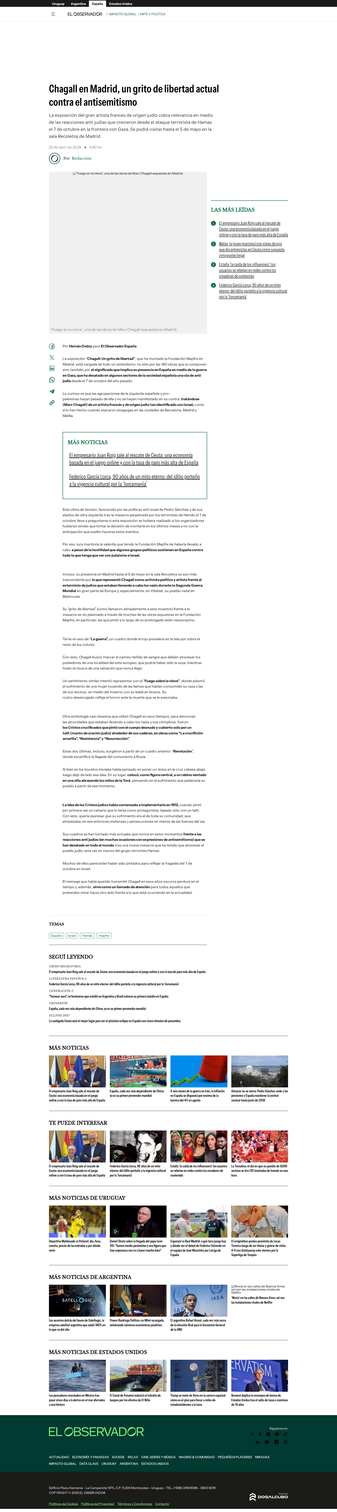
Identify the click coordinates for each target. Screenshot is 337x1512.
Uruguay (58, 4)
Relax (133, 1457)
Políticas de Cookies (63, 1504)
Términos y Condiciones (134, 1504)
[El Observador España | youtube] (277, 1434)
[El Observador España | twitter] (252, 1434)
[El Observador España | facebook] (260, 1434)
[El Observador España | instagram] (268, 1434)
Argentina (78, 4)
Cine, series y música (158, 1457)
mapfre (104, 935)
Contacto (162, 1504)
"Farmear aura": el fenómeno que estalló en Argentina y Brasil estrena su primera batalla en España (108, 996)
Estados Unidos (120, 4)
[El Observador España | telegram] (276, 1442)
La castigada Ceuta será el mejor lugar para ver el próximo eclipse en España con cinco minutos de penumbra (115, 1021)
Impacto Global (122, 14)
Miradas (262, 1457)
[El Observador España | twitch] (285, 1442)
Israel (72, 935)
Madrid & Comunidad (197, 1457)
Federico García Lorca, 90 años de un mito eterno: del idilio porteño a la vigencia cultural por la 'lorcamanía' (114, 984)
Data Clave (88, 1464)
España (97, 4)
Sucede (118, 1457)
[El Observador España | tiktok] (285, 1434)
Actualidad (59, 1457)
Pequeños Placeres (235, 1457)
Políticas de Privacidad (97, 1504)
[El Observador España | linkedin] (257, 1442)
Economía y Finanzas (90, 1457)
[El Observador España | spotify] (267, 1442)
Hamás (87, 935)
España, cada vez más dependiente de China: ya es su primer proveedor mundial (97, 1008)
